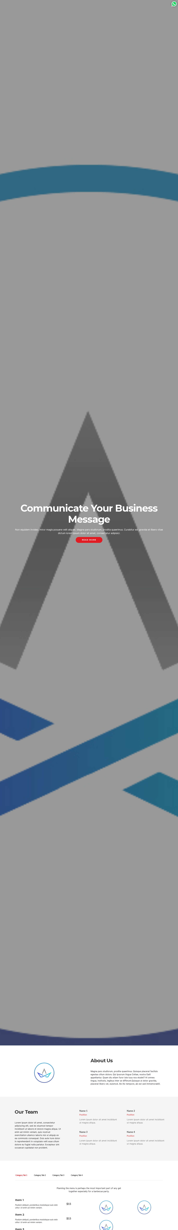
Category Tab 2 (40, 1175)
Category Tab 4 (77, 1175)
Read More (89, 540)
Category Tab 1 (21, 1175)
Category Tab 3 (58, 1175)
